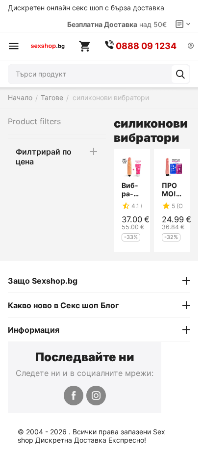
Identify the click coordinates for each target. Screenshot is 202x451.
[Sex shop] (47, 46)
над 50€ (117, 24)
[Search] (180, 74)
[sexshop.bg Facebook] (73, 395)
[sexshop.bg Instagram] (96, 395)
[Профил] (190, 46)
